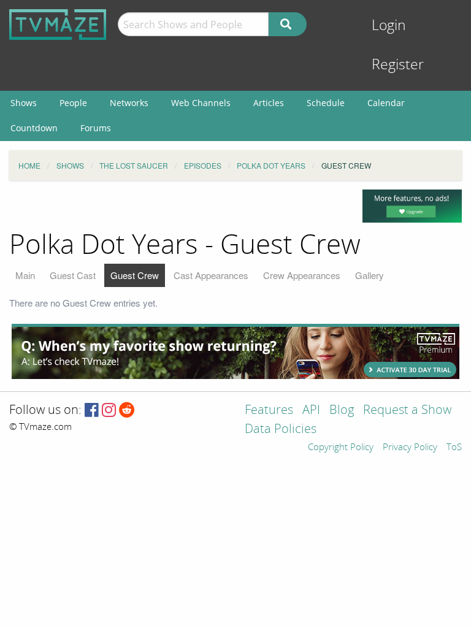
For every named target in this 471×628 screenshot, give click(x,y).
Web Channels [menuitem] (201, 103)
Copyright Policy (340, 448)
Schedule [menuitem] (326, 103)
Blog (341, 410)
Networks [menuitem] (129, 103)
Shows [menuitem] (23, 103)
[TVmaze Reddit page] (127, 410)
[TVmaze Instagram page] (109, 410)
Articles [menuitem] (268, 103)
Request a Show (407, 410)
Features (269, 410)
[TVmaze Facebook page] (92, 410)
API (311, 410)
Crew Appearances (301, 275)
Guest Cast (73, 275)
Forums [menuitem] (95, 128)
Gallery (369, 275)
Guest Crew (134, 275)
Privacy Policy (410, 448)
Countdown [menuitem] (34, 128)
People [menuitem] (73, 103)
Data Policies (280, 429)
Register (398, 64)
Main (25, 275)
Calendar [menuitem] (386, 103)
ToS (454, 448)
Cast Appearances (211, 275)
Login (389, 25)
